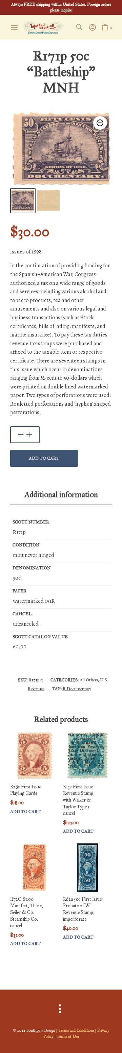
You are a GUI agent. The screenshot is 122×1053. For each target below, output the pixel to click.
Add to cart (44, 458)
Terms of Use (68, 1036)
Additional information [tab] (61, 494)
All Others (89, 680)
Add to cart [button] (25, 812)
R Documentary (77, 689)
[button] (100, 123)
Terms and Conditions (76, 1030)
